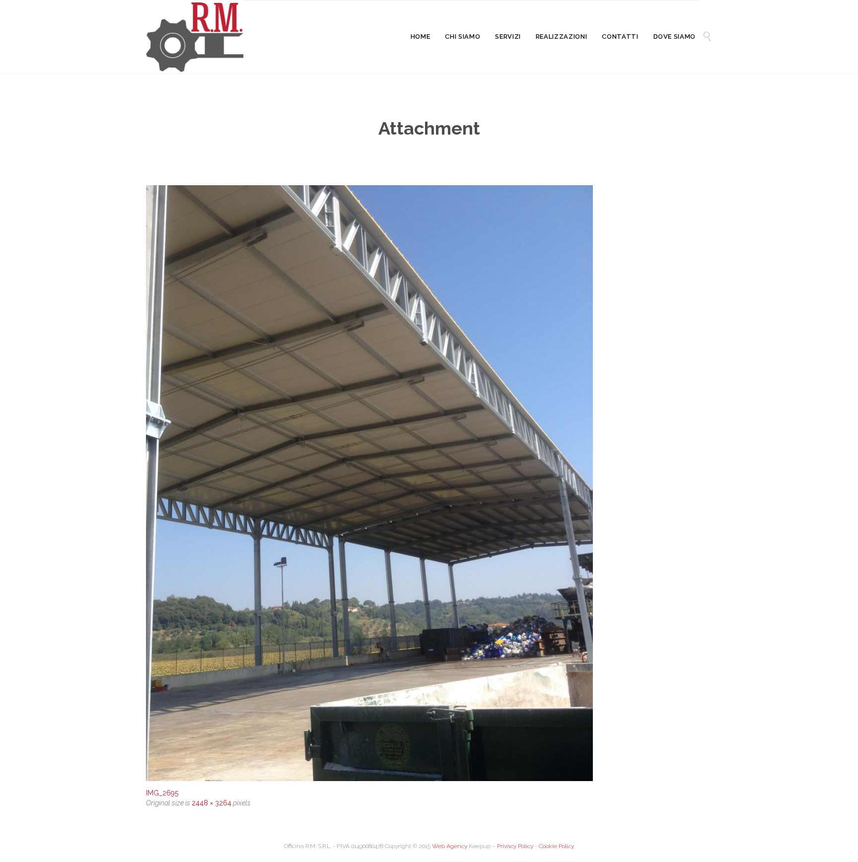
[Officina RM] (195, 36)
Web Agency (449, 846)
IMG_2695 (162, 793)
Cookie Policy (556, 846)
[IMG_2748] (429, 483)
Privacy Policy (515, 846)
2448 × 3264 (211, 803)
